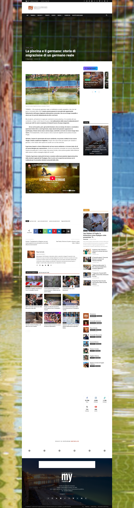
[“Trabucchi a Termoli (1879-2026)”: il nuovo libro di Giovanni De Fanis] (87, 275)
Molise (40, 15)
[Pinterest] (54, 231)
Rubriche (67, 15)
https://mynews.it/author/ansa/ (95, 324)
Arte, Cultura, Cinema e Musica (50, 322)
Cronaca (46, 286)
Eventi (53, 15)
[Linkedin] (59, 231)
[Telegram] (92, 1)
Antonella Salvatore (95, 321)
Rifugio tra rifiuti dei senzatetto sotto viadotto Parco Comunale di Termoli (52, 308)
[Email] (63, 231)
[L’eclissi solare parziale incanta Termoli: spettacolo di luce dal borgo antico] (95, 140)
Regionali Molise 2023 (65, 221)
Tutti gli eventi (91, 68)
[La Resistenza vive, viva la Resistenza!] (71, 281)
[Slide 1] (95, 91)
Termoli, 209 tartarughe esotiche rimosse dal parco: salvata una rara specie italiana (52, 290)
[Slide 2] (96, 91)
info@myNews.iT (70, 494)
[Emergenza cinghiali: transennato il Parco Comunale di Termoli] (34, 281)
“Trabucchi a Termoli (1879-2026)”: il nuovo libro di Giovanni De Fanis (100, 274)
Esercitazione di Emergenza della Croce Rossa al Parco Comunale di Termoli (71, 308)
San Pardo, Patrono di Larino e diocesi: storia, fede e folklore (68, 242)
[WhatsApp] (102, 1)
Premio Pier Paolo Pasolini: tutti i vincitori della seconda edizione (99, 282)
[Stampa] (68, 231)
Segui (96, 397)
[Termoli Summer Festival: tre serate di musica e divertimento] (52, 318)
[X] (97, 1)
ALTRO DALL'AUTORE (44, 272)
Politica (31, 47)
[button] (106, 15)
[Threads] (107, 1)
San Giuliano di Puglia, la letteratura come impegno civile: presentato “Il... (94, 235)
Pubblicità (87, 506)
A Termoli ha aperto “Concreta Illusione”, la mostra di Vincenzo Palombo (100, 259)
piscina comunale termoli (54, 221)
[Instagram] (87, 1)
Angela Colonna (94, 356)
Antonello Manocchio (96, 335)
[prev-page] (27, 331)
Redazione (85, 239)
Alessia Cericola (94, 349)
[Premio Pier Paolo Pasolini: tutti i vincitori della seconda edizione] (87, 282)
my (27, 15)
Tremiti (47, 15)
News (64, 304)
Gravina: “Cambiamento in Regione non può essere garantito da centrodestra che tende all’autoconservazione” (37, 243)
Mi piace (87, 397)
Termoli (33, 15)
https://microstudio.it (40, 254)
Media (59, 15)
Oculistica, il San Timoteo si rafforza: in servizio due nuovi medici (99, 251)
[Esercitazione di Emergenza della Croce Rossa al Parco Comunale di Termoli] (71, 299)
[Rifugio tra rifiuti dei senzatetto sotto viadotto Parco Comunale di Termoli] (52, 299)
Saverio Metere (94, 342)
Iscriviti (96, 406)
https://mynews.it (93, 317)
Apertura (27, 286)
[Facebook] (84, 1)
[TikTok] (94, 1)
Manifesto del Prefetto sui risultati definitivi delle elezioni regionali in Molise (71, 326)
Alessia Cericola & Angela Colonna (97, 363)
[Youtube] (105, 1)
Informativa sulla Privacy (103, 506)
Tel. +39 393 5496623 (67, 490)
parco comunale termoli (43, 221)
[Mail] (89, 1)
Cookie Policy (93, 506)
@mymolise (75, 441)
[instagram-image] (29, 450)
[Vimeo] (99, 1)
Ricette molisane (77, 15)
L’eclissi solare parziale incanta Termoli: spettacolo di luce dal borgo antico (95, 149)
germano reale (33, 221)
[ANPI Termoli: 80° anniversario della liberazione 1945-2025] (34, 299)
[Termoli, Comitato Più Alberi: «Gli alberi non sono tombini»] (34, 318)
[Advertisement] (80, 7)
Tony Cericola (30, 59)
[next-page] (29, 331)
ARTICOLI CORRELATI (32, 272)
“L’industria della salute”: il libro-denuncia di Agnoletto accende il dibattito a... (99, 267)
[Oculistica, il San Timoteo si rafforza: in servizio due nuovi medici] (87, 251)
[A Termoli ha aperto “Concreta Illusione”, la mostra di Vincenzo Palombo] (87, 259)
